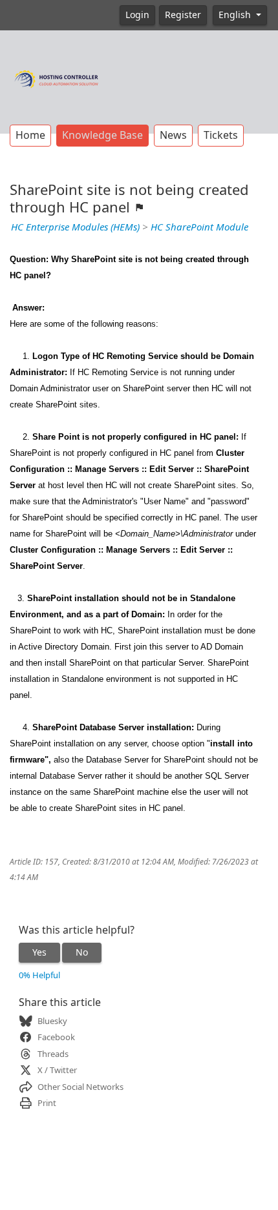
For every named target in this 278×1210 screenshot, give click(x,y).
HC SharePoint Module (199, 227)
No (82, 952)
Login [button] (137, 15)
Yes (39, 952)
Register (183, 15)
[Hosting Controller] (56, 77)
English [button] (236, 15)
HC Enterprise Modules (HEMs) (75, 227)
